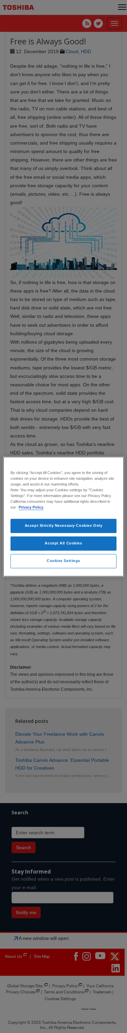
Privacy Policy (31, 507)
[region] (63, 516)
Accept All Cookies (63, 543)
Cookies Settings (63, 561)
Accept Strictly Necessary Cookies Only (64, 525)
